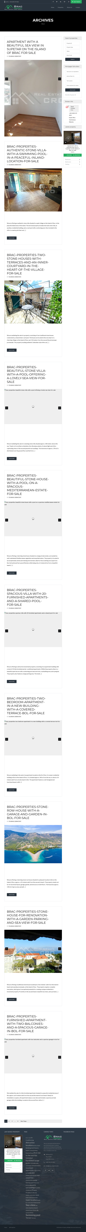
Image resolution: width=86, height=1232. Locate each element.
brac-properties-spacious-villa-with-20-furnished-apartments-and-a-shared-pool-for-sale (27, 597)
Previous (6, 79)
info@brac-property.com (52, 1166)
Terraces (33, 1218)
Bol (33, 1145)
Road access (37, 1202)
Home (52, 7)
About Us (69, 7)
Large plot (31, 1173)
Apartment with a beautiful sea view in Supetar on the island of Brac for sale (26, 47)
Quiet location (31, 1200)
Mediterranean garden (31, 1175)
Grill (32, 1163)
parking (35, 1180)
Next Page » (24, 1121)
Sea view (30, 1204)
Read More (12, 458)
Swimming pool (33, 1215)
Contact (78, 7)
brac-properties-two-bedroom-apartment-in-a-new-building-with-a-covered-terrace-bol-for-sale (26, 706)
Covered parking (33, 1150)
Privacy (34, 1190)
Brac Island (37, 1145)
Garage (36, 1161)
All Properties (12, 1227)
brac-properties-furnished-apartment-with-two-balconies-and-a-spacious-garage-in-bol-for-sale (27, 1024)
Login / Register (76, 1)
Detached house (30, 1153)
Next (59, 79)
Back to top (78, 1227)
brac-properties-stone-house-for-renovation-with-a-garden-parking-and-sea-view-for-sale (28, 917)
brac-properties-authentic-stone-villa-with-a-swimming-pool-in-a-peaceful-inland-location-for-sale (27, 154)
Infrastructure (36, 1165)
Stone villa (35, 1210)
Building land (30, 1148)
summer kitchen (29, 1212)
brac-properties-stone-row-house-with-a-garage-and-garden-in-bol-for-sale (27, 812)
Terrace (28, 1218)
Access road (28, 1137)
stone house (29, 1210)
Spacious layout (33, 1208)
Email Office (72, 117)
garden (28, 1163)
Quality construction (30, 1195)
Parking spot (30, 1182)
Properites (60, 7)
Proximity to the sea (31, 1192)
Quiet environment (33, 1197)
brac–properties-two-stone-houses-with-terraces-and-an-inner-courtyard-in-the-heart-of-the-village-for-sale (28, 264)
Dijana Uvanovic (15, 56)
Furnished (30, 1160)
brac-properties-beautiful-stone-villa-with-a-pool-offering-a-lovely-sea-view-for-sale (26, 374)
